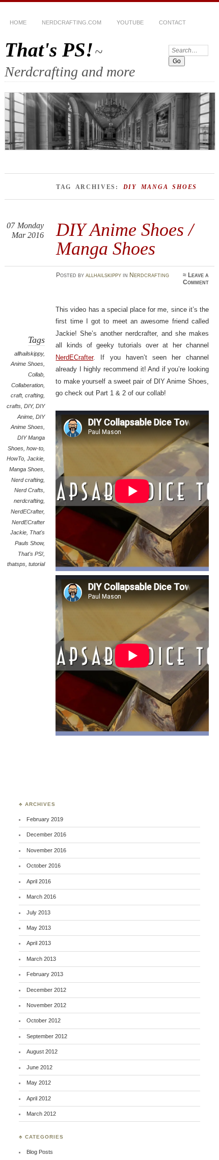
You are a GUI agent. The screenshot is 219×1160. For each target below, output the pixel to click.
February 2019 (44, 819)
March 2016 (41, 897)
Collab (35, 374)
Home (18, 22)
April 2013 (38, 943)
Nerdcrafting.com (71, 22)
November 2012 (46, 1005)
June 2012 (39, 1067)
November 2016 (46, 850)
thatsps (16, 564)
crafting (34, 395)
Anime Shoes (27, 364)
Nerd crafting (27, 480)
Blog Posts (39, 1152)
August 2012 (42, 1051)
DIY (28, 406)
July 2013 (38, 912)
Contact (172, 22)
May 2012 (38, 1083)
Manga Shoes (26, 469)
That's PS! (49, 50)
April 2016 (38, 881)
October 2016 (43, 865)
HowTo (15, 458)
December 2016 (46, 834)
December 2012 (46, 990)
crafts (14, 406)
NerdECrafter (27, 511)
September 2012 (46, 1036)
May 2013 (38, 928)
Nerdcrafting (149, 275)
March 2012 (41, 1114)
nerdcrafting (28, 501)
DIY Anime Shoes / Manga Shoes (125, 238)
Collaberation (27, 385)
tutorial (37, 564)
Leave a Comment (196, 279)
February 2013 (44, 974)
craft (16, 395)
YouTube (130, 22)
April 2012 (38, 1098)
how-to (34, 448)
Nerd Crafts (28, 490)
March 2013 (41, 959)
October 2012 (43, 1020)
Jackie (35, 458)
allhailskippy (103, 275)
